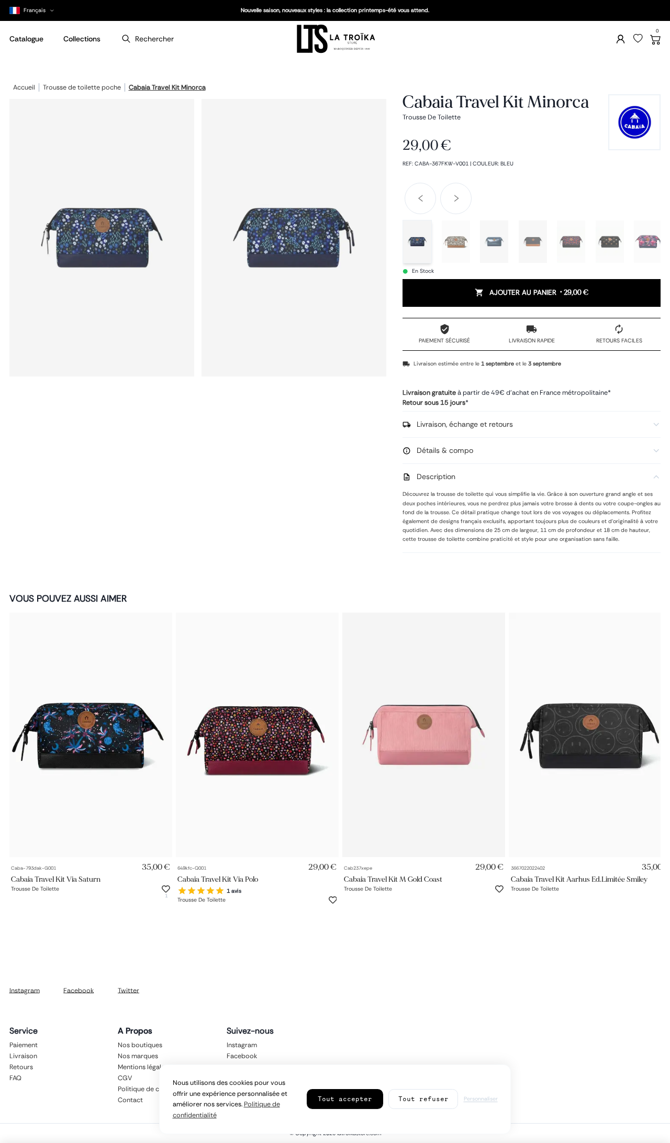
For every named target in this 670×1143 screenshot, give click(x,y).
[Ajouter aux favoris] (166, 889)
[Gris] (533, 241)
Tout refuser (423, 1099)
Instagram (24, 990)
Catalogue (26, 38)
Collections (81, 38)
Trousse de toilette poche (82, 88)
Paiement (23, 1044)
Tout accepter (345, 1099)
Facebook (78, 990)
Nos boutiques (140, 1044)
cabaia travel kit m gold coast (393, 879)
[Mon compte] (620, 39)
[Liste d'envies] (638, 38)
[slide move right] (456, 198)
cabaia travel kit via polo (217, 879)
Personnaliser (481, 1098)
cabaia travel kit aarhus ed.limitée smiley (579, 879)
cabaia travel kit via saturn (55, 879)
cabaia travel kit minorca (167, 88)
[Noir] (571, 241)
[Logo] (335, 39)
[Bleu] (417, 241)
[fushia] (648, 241)
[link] (90, 735)
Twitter (128, 990)
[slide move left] (420, 198)
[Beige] (456, 241)
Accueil (24, 88)
